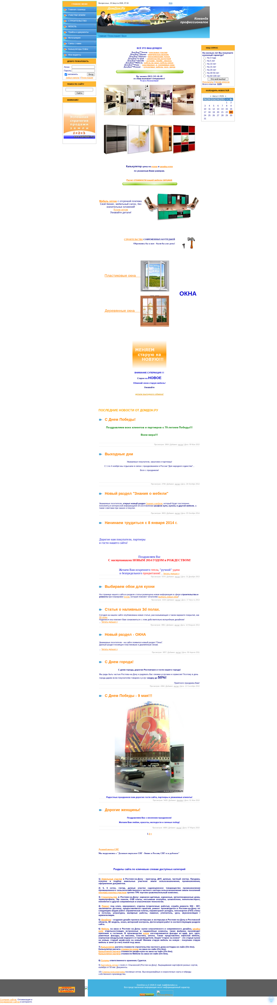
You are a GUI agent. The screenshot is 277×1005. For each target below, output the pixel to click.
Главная (102, 36)
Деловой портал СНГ (109, 849)
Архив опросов (222, 82)
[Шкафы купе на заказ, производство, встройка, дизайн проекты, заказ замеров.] (149, 155)
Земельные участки (111, 879)
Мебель (105, 929)
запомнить (73, 74)
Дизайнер (106, 920)
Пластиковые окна (123, 275)
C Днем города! (119, 662)
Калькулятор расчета (109, 951)
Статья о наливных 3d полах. (132, 609)
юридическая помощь (158, 54)
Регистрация (87, 77)
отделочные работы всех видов (159, 67)
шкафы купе (166, 166)
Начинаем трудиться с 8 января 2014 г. (141, 523)
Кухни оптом (121, 209)
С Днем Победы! (120, 419)
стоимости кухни (129, 949)
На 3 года (211, 58)
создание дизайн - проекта (159, 61)
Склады (105, 960)
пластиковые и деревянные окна (158, 65)
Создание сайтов (8, 999)
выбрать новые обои (168, 597)
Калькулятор (107, 947)
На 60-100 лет (213, 76)
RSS (170, 3)
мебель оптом (166, 63)
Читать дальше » (171, 573)
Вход (124, 36)
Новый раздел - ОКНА (125, 634)
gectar (180, 444)
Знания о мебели (154, 503)
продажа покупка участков (112, 892)
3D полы (103, 617)
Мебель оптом (108, 201)
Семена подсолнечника (113, 972)
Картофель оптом (109, 965)
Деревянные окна (122, 311)
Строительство (109, 897)
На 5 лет (211, 61)
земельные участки (158, 52)
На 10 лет (211, 64)
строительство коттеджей (159, 59)
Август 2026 (218, 96)
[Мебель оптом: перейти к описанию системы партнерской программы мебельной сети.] (171, 207)
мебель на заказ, (152, 63)
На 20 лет (211, 70)
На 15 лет (211, 67)
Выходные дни (119, 454)
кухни (155, 166)
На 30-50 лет (213, 73)
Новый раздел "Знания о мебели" (136, 493)
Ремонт (105, 906)
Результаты (207, 82)
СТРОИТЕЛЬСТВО (133, 239)
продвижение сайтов (10, 1002)
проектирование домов (159, 56)
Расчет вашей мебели (149, 180)
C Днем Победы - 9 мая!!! (128, 696)
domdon (180, 800)
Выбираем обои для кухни (130, 586)
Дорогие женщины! (122, 810)
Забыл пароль (72, 77)
